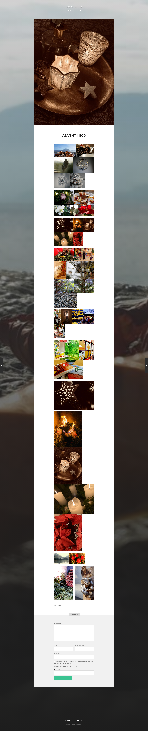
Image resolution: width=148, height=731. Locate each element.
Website (56, 653)
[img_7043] (68, 465)
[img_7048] (68, 532)
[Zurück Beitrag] (1, 365)
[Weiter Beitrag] (146, 365)
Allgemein (58, 605)
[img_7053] (74, 396)
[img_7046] (74, 499)
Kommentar (57, 623)
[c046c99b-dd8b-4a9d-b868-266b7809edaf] (68, 429)
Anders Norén (77, 724)
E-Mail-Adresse (80, 646)
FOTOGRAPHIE (74, 6)
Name (56, 646)
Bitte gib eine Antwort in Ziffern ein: (65, 666)
